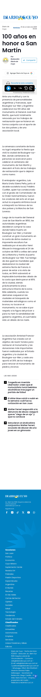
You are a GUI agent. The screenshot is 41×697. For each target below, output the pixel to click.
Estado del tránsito (13, 619)
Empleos (9, 636)
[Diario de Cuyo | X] (29, 18)
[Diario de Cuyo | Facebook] (19, 18)
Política (8, 556)
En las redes (10, 594)
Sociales (9, 605)
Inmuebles (10, 629)
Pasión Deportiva (13, 577)
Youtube (28, 512)
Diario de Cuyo (5, 27)
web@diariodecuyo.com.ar (21, 661)
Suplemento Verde (13, 567)
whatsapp (34, 512)
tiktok (17, 512)
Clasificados (10, 626)
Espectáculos (11, 581)
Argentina (9, 584)
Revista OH (10, 570)
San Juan (9, 553)
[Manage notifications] (35, 676)
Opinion (8, 601)
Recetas (9, 591)
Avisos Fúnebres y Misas (16, 643)
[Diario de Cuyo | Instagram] (24, 18)
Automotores (11, 632)
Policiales (9, 574)
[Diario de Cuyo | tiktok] (34, 18)
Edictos (8, 646)
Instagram (12, 512)
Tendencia (10, 615)
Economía (9, 560)
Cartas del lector (13, 598)
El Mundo (9, 588)
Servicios (9, 639)
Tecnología (10, 612)
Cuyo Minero (11, 563)
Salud (7, 608)
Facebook (6, 512)
